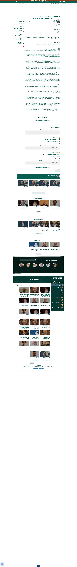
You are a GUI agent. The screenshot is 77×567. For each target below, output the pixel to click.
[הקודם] (18, 265)
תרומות (32, 1)
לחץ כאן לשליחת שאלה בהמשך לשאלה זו (42, 120)
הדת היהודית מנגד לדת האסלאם (42, 117)
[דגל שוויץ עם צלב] (23, 205)
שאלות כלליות (26, 186)
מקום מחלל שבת (27, 346)
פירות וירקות (27, 314)
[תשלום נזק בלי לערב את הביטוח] (34, 185)
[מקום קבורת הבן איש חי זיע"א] (23, 226)
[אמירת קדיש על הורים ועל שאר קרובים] (55, 185)
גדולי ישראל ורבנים (25, 227)
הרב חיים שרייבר (37, 295)
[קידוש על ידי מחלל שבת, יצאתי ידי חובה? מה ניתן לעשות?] (24, 346)
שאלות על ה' (48, 346)
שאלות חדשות (38, 240)
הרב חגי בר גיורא (37, 338)
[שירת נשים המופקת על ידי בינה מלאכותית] (45, 314)
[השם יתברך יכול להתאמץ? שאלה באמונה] (45, 346)
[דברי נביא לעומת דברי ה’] (45, 324)
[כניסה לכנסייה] (55, 205)
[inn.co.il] (19, 1)
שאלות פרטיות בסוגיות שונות (46, 325)
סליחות (37, 227)
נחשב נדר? (47, 186)
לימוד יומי (64, 3)
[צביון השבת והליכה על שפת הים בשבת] (24, 335)
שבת (38, 346)
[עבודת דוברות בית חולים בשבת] (34, 346)
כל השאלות (58, 186)
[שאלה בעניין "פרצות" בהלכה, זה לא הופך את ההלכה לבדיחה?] (24, 324)
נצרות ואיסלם (38, 199)
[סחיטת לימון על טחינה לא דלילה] (34, 313)
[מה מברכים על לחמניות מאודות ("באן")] (55, 226)
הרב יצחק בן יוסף (27, 339)
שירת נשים (48, 314)
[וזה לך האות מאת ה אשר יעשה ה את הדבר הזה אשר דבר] (44, 247)
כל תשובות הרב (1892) (35, 193)
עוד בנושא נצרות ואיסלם (19, 28)
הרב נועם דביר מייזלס (36, 229)
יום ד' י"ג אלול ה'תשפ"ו (59, 3)
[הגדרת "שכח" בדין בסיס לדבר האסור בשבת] (24, 292)
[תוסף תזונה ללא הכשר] (34, 335)
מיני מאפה (58, 227)
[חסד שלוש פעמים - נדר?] (44, 185)
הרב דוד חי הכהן (26, 229)
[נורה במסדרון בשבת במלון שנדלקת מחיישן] (34, 247)
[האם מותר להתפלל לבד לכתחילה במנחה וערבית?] (45, 335)
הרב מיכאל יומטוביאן (26, 296)
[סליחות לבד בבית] (34, 226)
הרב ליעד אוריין (20, 35)
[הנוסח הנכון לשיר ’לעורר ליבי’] (24, 303)
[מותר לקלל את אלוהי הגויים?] (19, 35)
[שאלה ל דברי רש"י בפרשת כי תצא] (34, 324)
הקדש (16, 3)
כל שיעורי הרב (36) (42, 193)
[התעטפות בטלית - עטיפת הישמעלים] (23, 185)
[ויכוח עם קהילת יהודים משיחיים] (34, 205)
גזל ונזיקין (37, 186)
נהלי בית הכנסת (37, 357)
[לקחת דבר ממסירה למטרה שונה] (34, 292)
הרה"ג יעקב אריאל (20, 39)
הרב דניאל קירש (20, 31)
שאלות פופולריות (38, 220)
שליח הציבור (48, 293)
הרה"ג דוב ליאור (20, 43)
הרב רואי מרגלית (48, 339)
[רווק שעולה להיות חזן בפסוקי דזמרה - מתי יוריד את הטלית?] (45, 292)
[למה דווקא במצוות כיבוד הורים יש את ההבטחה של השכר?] (55, 247)
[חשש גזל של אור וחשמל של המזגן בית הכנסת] (34, 356)
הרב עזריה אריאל (58, 230)
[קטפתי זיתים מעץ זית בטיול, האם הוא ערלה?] (24, 314)
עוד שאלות (31, 362)
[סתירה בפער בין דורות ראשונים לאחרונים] (45, 356)
